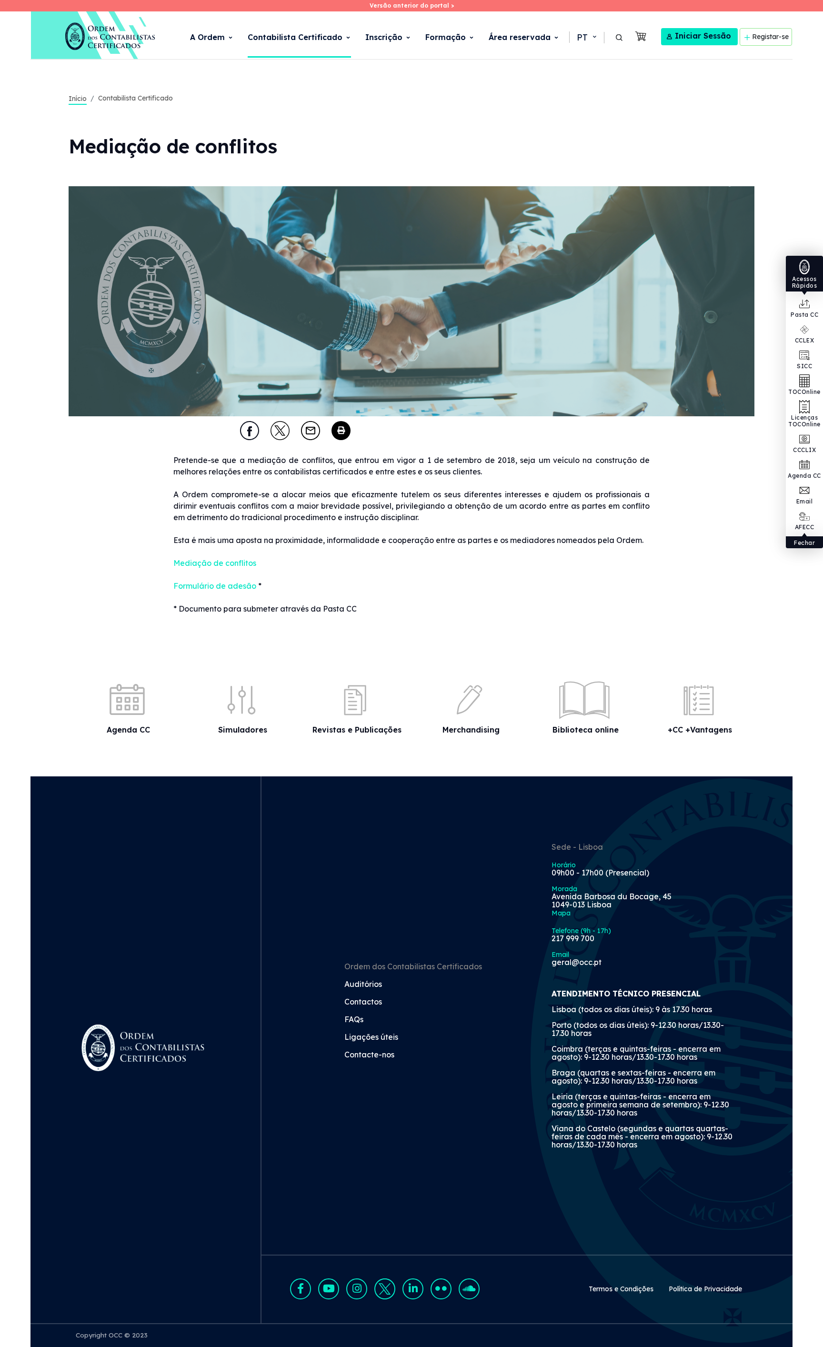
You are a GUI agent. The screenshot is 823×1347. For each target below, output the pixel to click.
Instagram (356, 1288)
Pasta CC (804, 314)
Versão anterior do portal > (412, 5)
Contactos (363, 1002)
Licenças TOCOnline (804, 421)
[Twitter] (280, 430)
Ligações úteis (371, 1037)
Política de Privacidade (705, 1289)
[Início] (93, 35)
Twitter (384, 1288)
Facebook (300, 1288)
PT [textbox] (582, 37)
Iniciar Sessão (703, 35)
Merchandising (471, 729)
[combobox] (586, 37)
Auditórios (363, 984)
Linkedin (412, 1288)
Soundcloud (469, 1288)
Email (804, 501)
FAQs (353, 1019)
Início (78, 98)
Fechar (804, 542)
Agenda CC (804, 475)
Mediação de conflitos (214, 563)
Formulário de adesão (214, 586)
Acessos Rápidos (804, 282)
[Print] (341, 430)
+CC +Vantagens (700, 729)
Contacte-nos (369, 1055)
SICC (804, 366)
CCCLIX (804, 449)
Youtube (328, 1288)
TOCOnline (804, 391)
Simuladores (242, 729)
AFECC (804, 527)
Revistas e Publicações (356, 729)
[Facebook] (249, 430)
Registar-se (770, 36)
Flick (441, 1288)
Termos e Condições (621, 1289)
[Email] (310, 430)
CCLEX (804, 340)
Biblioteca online (585, 729)
